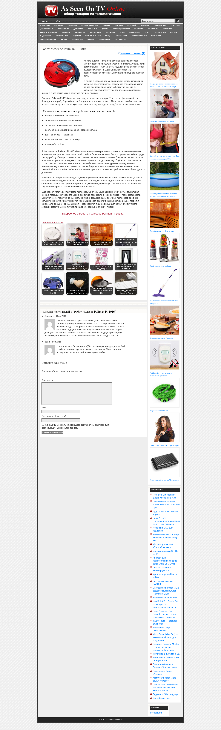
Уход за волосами (48, 39)
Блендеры (58, 25)
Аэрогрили (45, 25)
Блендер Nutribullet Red (165, 597)
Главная (44, 21)
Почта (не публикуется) (53, 416)
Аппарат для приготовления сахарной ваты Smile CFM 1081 (165, 560)
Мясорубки (110, 32)
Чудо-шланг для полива (159, 410)
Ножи (122, 32)
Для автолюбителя (89, 25)
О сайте (56, 21)
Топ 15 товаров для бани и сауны (162, 231)
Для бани (106, 25)
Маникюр (66, 32)
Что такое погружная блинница (161, 338)
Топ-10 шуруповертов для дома (162, 121)
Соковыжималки (139, 36)
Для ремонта (63, 29)
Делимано (72, 25)
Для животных (159, 25)
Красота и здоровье (49, 32)
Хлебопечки (77, 39)
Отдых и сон (45, 36)
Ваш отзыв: (47, 380)
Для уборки (78, 29)
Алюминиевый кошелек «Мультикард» (164, 480)
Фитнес (64, 39)
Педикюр (77, 36)
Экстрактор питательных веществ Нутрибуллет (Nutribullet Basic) (166, 590)
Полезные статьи (93, 36)
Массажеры (80, 32)
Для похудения (46, 29)
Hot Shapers (120, 39)
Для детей (131, 25)
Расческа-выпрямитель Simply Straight (164, 445)
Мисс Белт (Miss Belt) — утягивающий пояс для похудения (165, 637)
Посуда (108, 36)
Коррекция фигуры (121, 29)
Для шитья (92, 29)
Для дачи (119, 25)
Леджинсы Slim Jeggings (165, 694)
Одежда (173, 32)
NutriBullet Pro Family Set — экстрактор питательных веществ (165, 604)
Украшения (156, 36)
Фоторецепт (156, 712)
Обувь (147, 32)
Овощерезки (160, 32)
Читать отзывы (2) (132, 53)
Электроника (104, 39)
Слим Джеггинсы (161, 698)
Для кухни (175, 25)
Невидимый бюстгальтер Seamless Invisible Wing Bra (166, 537)
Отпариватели (62, 36)
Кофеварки (167, 29)
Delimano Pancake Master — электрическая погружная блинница (166, 647)
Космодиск (153, 29)
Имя (43, 407)
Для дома (145, 25)
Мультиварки (95, 32)
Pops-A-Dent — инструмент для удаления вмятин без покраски (166, 521)
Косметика (139, 29)
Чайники (90, 39)
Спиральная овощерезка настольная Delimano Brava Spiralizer (165, 687)
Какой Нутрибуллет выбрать (160, 266)
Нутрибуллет (134, 32)
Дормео (105, 29)
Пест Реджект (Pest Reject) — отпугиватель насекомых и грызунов (165, 614)
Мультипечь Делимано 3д (166, 653)
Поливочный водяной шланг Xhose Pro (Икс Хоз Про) (166, 504)
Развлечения (121, 36)
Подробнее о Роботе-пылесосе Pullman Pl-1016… (93, 213)
